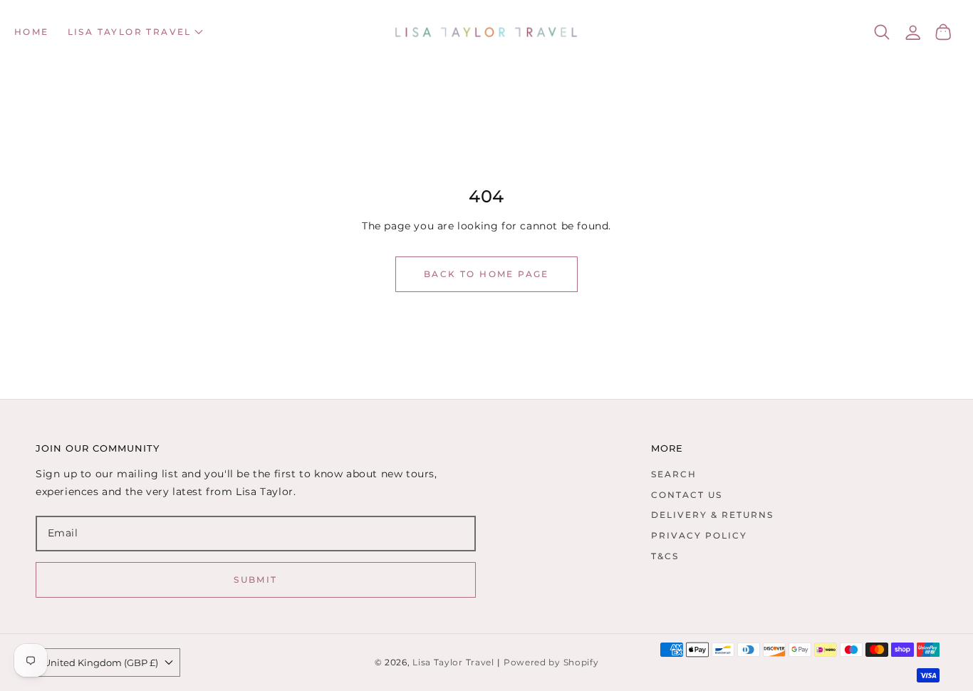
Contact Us (686, 494)
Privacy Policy (699, 535)
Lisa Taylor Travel (453, 662)
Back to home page (486, 274)
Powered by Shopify (551, 662)
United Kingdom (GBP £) (100, 662)
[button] (135, 32)
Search (674, 474)
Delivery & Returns (712, 514)
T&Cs (665, 556)
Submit (255, 579)
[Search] (882, 32)
